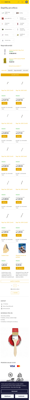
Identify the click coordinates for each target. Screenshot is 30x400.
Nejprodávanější (18, 70)
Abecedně (25, 70)
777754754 (5, 304)
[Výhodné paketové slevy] (19, 380)
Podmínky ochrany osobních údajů (8, 318)
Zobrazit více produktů (14, 66)
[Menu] (26, 1)
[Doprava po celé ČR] (10, 380)
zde (19, 387)
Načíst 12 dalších (15, 281)
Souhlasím (21, 396)
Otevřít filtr (15, 74)
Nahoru (16, 292)
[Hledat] (18, 1)
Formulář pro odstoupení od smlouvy (9, 322)
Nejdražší (10, 70)
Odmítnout (7, 396)
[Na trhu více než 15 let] (10, 375)
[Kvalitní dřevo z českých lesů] (19, 375)
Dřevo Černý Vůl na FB (8, 306)
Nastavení (14, 391)
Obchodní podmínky (5, 316)
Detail (4, 103)
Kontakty (3, 320)
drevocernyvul (6, 308)
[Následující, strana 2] (15, 285)
